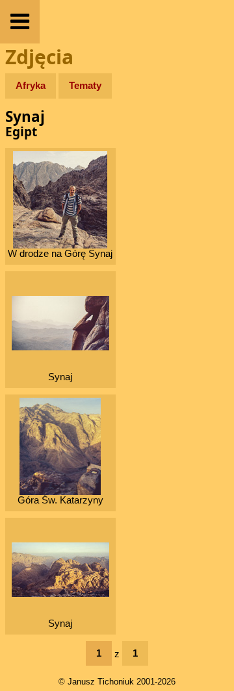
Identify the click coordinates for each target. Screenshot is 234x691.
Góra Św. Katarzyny (60, 499)
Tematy (85, 85)
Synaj (60, 376)
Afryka (31, 85)
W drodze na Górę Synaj (60, 253)
